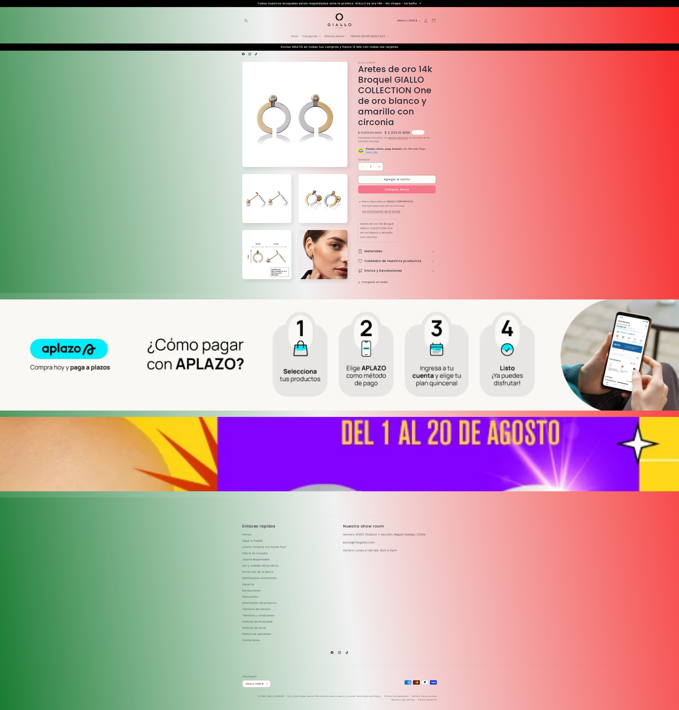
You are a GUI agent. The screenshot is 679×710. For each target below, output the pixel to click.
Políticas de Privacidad (257, 621)
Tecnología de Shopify (368, 696)
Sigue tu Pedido (252, 541)
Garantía (248, 584)
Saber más (371, 152)
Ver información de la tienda (381, 211)
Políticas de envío (254, 628)
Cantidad (363, 159)
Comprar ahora (397, 189)
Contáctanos (251, 640)
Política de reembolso (256, 634)
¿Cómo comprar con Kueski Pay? (264, 547)
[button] (246, 21)
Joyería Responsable (255, 559)
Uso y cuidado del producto (260, 565)
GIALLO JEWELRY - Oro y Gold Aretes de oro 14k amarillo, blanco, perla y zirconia (311, 696)
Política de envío (427, 699)
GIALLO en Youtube (255, 553)
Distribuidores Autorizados (259, 578)
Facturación (250, 597)
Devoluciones (251, 590)
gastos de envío (398, 137)
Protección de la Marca (257, 572)
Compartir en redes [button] (375, 282)
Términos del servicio (256, 609)
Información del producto (259, 603)
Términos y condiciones (258, 615)
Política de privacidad (424, 696)
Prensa (246, 534)
